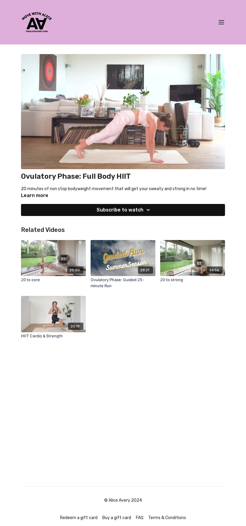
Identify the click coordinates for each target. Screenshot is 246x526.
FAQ (139, 517)
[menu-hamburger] (221, 22)
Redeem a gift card (79, 517)
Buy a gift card (116, 517)
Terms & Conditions (167, 517)
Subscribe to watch (120, 210)
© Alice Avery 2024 (123, 500)
